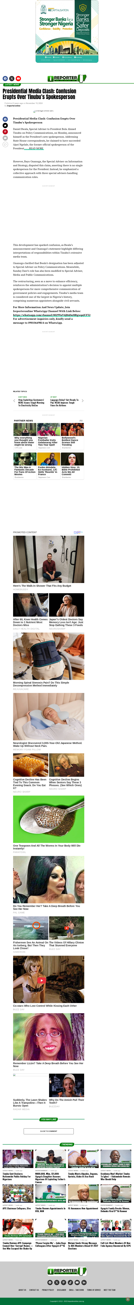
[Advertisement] (48, 212)
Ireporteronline (13, 106)
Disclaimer (61, 1290)
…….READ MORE (34, 148)
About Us (22, 1290)
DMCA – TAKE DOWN (76, 1290)
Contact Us (34, 1290)
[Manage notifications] (128, 1299)
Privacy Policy (48, 1290)
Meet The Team (109, 1290)
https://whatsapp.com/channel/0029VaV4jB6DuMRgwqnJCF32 (51, 315)
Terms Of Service (94, 1290)
